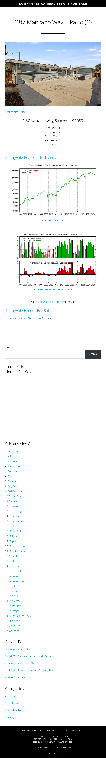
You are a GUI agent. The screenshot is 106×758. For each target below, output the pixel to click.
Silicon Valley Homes (63, 747)
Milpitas (13, 541)
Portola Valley (16, 571)
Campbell (12, 471)
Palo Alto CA (60, 742)
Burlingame (13, 466)
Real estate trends (15, 710)
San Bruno (14, 586)
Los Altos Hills (16, 521)
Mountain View (17, 551)
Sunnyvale (14, 621)
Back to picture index (16, 112)
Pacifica (13, 561)
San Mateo (15, 601)
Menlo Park (15, 531)
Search (9, 347)
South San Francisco (20, 616)
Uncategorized (13, 717)
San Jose (13, 596)
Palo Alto (14, 566)
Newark (13, 556)
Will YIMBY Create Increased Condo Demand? (30, 656)
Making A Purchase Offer (19, 677)
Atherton (12, 451)
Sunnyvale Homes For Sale (28, 310)
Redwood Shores (18, 581)
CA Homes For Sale (42, 747)
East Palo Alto (15, 491)
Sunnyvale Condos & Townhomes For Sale (28, 318)
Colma (10, 476)
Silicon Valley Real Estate (46, 736)
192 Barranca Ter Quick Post (20, 649)
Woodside (14, 631)
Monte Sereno (17, 546)
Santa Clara (15, 606)
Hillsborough (16, 511)
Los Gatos (14, 526)
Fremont (13, 501)
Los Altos (14, 516)
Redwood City (16, 576)
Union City (14, 626)
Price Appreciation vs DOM (19, 663)
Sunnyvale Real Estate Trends (30, 157)
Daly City (12, 486)
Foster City (15, 496)
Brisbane (12, 461)
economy (10, 696)
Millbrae (13, 536)
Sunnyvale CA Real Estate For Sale (53, 4)
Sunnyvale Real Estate (50, 302)
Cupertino (12, 481)
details (53, 144)
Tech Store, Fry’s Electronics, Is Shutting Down (30, 670)
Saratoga (14, 611)
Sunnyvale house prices (53, 220)
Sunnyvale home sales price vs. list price (53, 290)
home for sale (12, 703)
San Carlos (14, 591)
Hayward (14, 506)
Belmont (12, 456)
